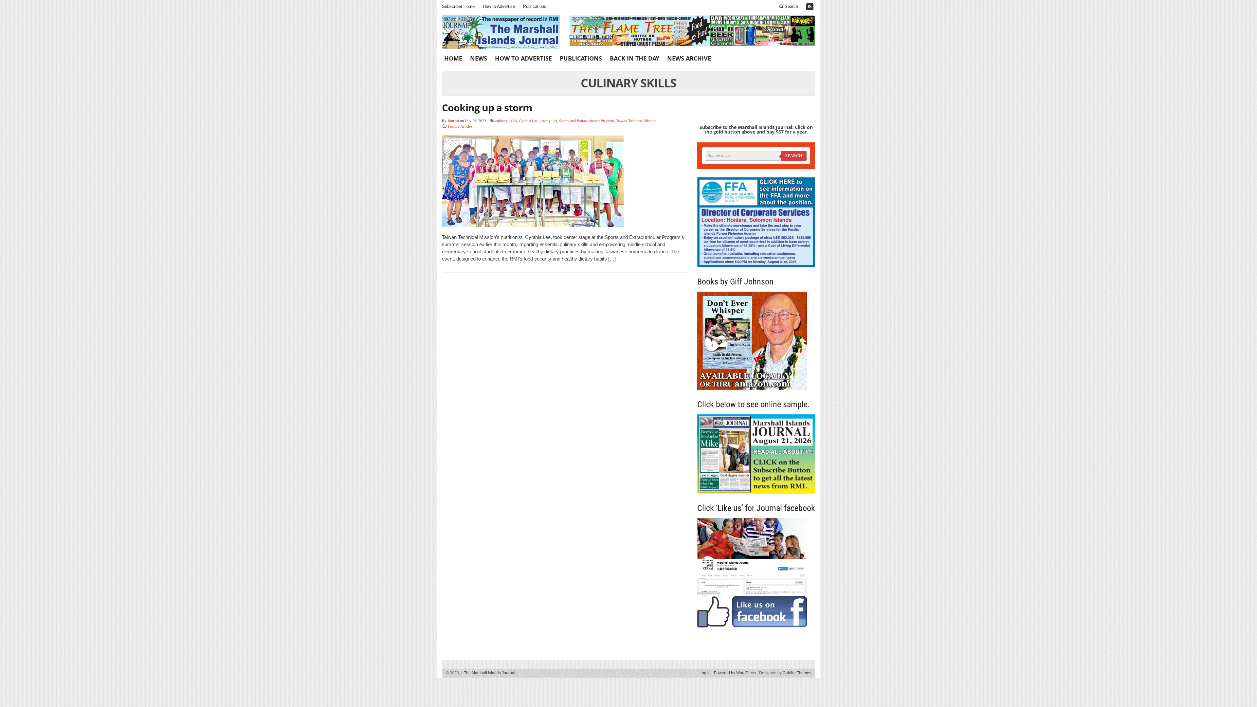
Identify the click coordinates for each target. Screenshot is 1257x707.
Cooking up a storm (487, 107)
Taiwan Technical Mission (636, 120)
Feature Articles (460, 126)
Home (453, 58)
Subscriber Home (458, 6)
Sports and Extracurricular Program (586, 120)
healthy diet (548, 120)
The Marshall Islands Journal (488, 673)
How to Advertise (499, 6)
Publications (534, 6)
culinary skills (506, 120)
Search (790, 6)
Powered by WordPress (735, 673)
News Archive (689, 58)
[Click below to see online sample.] (756, 453)
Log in (705, 673)
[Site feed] (810, 6)
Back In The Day (634, 58)
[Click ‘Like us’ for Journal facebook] (756, 572)
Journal (453, 120)
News (478, 58)
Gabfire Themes (797, 673)
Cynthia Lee (528, 120)
